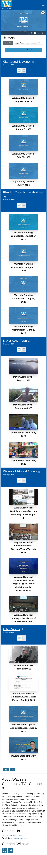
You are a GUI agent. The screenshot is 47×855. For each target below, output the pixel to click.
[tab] (29, 33)
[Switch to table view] (24, 70)
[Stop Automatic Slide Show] (43, 13)
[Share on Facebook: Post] (6, 769)
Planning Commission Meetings (23, 192)
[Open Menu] (43, 4)
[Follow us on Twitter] (4, 850)
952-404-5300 (16, 835)
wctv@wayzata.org (19, 838)
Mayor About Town (15, 340)
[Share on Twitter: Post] (12, 769)
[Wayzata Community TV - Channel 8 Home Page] (6, 4)
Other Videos (11, 629)
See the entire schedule (23, 50)
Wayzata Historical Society (20, 471)
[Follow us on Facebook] (10, 850)
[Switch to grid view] (19, 70)
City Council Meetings (17, 61)
